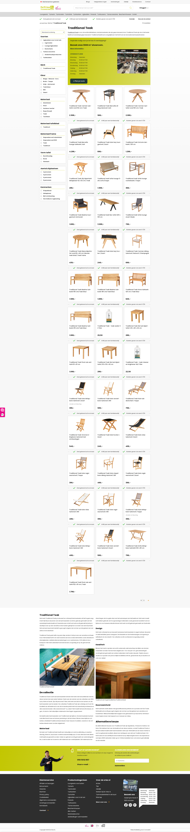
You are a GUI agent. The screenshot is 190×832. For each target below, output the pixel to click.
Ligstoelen (48, 43)
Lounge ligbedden (51, 46)
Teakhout (46, 127)
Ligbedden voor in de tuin (52, 40)
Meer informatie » (77, 49)
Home (50, 23)
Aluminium (47, 103)
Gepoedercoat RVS (50, 140)
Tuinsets (52, 14)
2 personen (47, 172)
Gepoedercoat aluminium (52, 137)
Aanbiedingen (115, 2)
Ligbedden (85, 14)
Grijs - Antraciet (49, 84)
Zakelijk (126, 2)
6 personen (47, 180)
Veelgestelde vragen (100, 2)
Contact (147, 2)
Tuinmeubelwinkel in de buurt (106, 795)
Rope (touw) (47, 111)
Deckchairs (49, 49)
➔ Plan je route (79, 81)
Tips (97, 786)
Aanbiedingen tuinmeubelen (77, 817)
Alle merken (72, 811)
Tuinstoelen (60, 14)
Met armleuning (49, 196)
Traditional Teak (49, 68)
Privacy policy (44, 795)
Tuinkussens (101, 14)
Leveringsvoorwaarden (47, 803)
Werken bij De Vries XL (103, 792)
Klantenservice (137, 2)
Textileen (46, 117)
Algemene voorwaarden (48, 800)
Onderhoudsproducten (53, 55)
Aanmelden (120, 766)
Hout (45, 106)
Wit (44, 90)
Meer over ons (101, 802)
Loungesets (44, 14)
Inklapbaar (47, 193)
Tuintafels (68, 14)
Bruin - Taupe (48, 81)
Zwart (45, 92)
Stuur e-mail (82, 764)
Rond (45, 159)
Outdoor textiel (48, 108)
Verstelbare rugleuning (51, 199)
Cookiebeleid (44, 797)
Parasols (93, 14)
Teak (45, 114)
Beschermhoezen (125, 14)
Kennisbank (43, 806)
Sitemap (99, 797)
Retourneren (44, 786)
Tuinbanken (77, 14)
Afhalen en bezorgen (47, 783)
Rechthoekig (47, 156)
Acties (98, 783)
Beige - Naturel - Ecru (50, 79)
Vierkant (46, 161)
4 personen (47, 177)
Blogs (88, 2)
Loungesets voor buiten (76, 783)
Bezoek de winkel (144, 19)
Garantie (43, 789)
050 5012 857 (83, 760)
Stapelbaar (47, 191)
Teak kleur (47, 87)
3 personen (47, 175)
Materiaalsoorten (74, 814)
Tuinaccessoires (112, 14)
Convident (147, 830)
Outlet (134, 14)
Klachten (43, 792)
